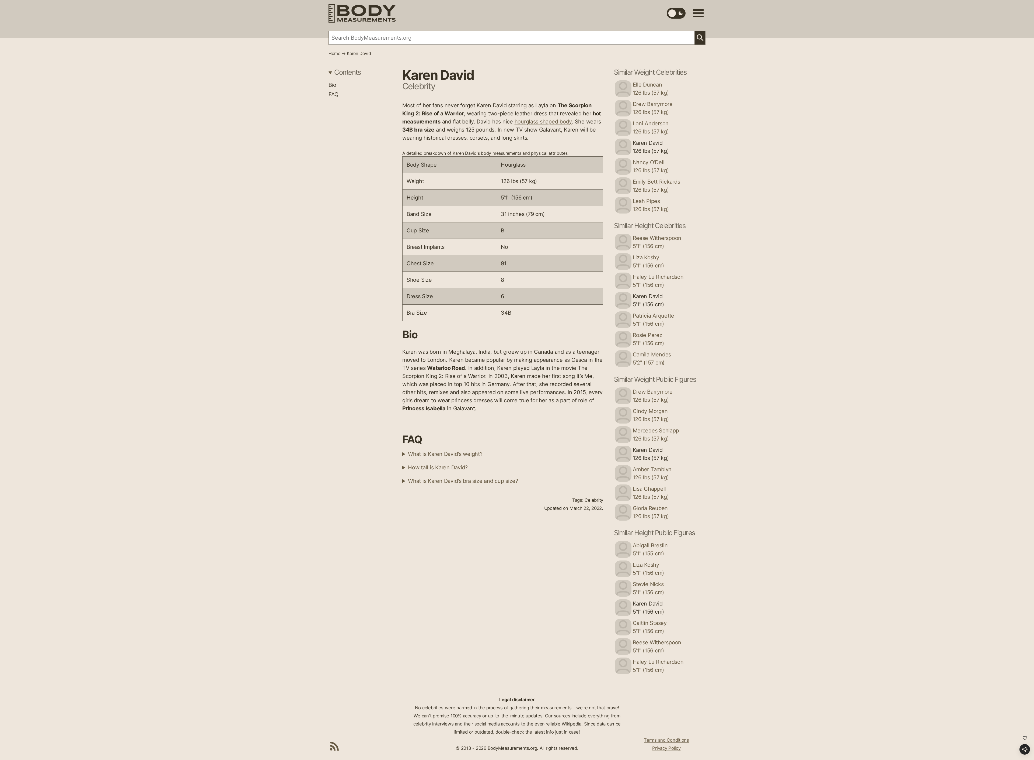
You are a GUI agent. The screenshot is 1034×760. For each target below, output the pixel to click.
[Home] (362, 13)
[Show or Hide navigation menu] (698, 13)
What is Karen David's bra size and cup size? (463, 481)
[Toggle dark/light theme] (676, 13)
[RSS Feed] (334, 746)
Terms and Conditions (666, 740)
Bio (332, 85)
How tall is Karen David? (438, 467)
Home (334, 53)
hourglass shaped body (543, 121)
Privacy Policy (666, 748)
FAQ (333, 94)
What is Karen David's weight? (445, 454)
